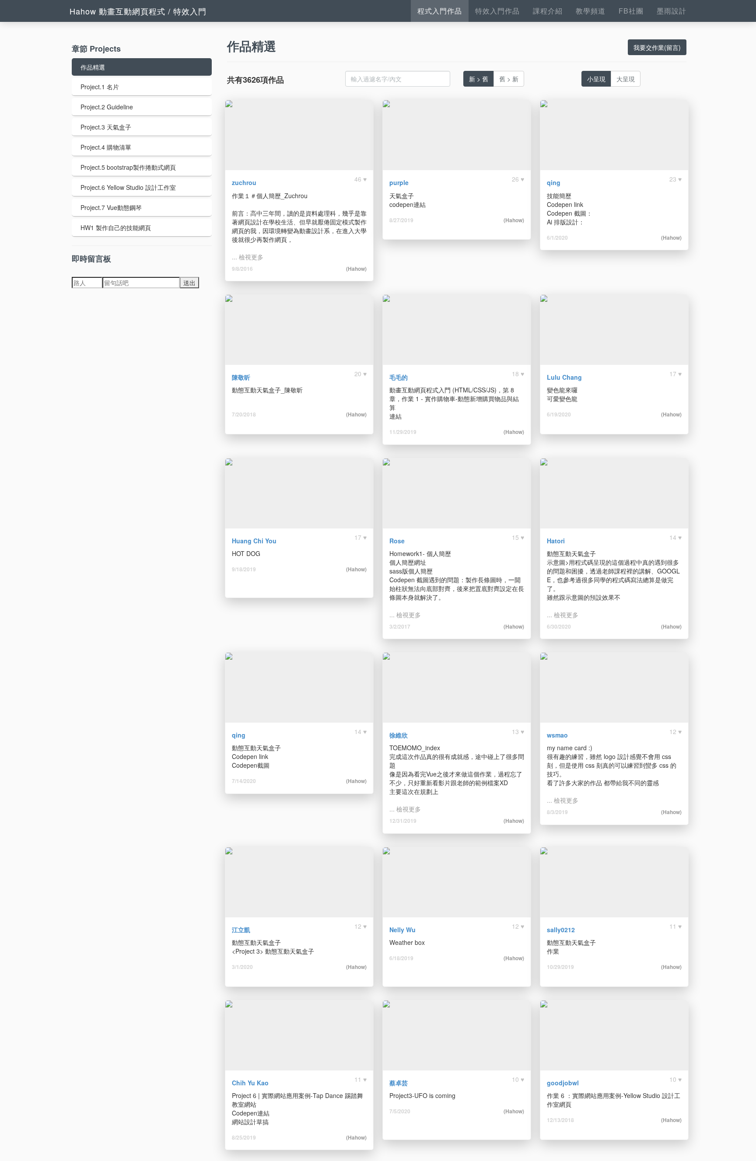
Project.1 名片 (99, 86)
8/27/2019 (401, 220)
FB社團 (631, 11)
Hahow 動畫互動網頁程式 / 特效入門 (138, 11)
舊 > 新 (508, 78)
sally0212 (561, 929)
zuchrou (244, 182)
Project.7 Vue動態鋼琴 (111, 207)
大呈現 (625, 78)
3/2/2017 (399, 626)
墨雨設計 (671, 11)
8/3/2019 (557, 812)
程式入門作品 (439, 11)
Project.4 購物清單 (105, 147)
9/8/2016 (242, 269)
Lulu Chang (564, 377)
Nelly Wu (402, 929)
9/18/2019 (244, 569)
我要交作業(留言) (657, 47)
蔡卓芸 (398, 1082)
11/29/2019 (402, 432)
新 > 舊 (478, 78)
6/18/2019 (401, 958)
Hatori (556, 540)
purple (399, 182)
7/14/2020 (244, 781)
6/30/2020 (559, 626)
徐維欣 (398, 735)
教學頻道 (591, 11)
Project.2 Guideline (106, 106)
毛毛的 (398, 377)
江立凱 (241, 929)
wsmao (557, 735)
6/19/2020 (559, 414)
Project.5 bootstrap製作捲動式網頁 (128, 167)
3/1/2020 (242, 967)
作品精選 (92, 67)
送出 (189, 282)
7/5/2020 (399, 1111)
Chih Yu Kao (250, 1082)
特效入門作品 (497, 11)
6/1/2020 (557, 237)
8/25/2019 (244, 1137)
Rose (397, 540)
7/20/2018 (244, 414)
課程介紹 (548, 11)
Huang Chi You (254, 540)
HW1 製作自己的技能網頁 (115, 227)
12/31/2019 (402, 821)
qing (553, 182)
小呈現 (596, 78)
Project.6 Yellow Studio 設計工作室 (128, 187)
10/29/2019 (560, 967)
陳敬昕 (241, 377)
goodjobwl (563, 1082)
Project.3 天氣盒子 (105, 126)
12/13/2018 (560, 1120)
